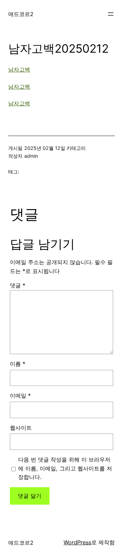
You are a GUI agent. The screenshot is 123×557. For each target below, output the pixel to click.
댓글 (17, 285)
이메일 (20, 395)
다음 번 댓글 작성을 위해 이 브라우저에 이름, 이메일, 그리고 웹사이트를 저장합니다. (65, 468)
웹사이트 (21, 427)
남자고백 (19, 69)
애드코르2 (20, 14)
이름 (17, 363)
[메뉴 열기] (111, 14)
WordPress (77, 542)
